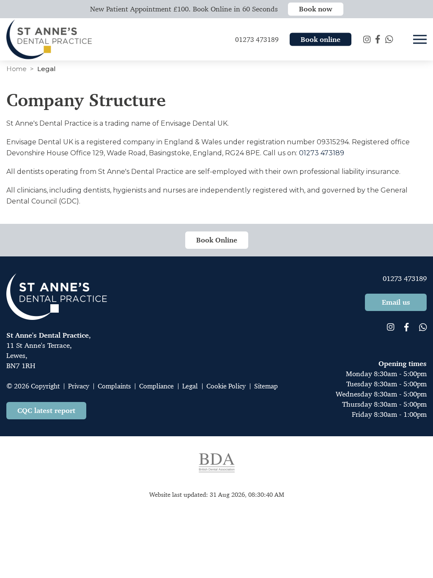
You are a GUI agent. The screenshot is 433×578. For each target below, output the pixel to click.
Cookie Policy (226, 386)
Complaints (114, 386)
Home (16, 69)
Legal (190, 386)
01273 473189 (321, 153)
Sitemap (266, 386)
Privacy (78, 386)
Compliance (156, 386)
